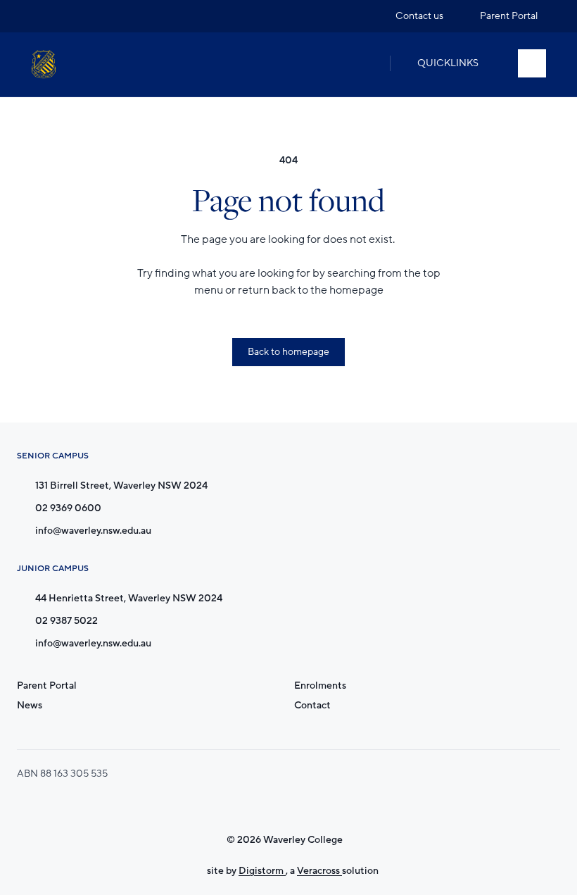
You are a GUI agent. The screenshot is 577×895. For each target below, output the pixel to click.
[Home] (43, 64)
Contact (312, 705)
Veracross (319, 870)
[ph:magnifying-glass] (364, 63)
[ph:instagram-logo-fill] (41, 16)
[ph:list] (532, 63)
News (29, 705)
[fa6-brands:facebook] (68, 16)
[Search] (364, 63)
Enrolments (320, 685)
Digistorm (262, 870)
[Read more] (41, 16)
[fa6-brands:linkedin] (95, 16)
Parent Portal (47, 685)
